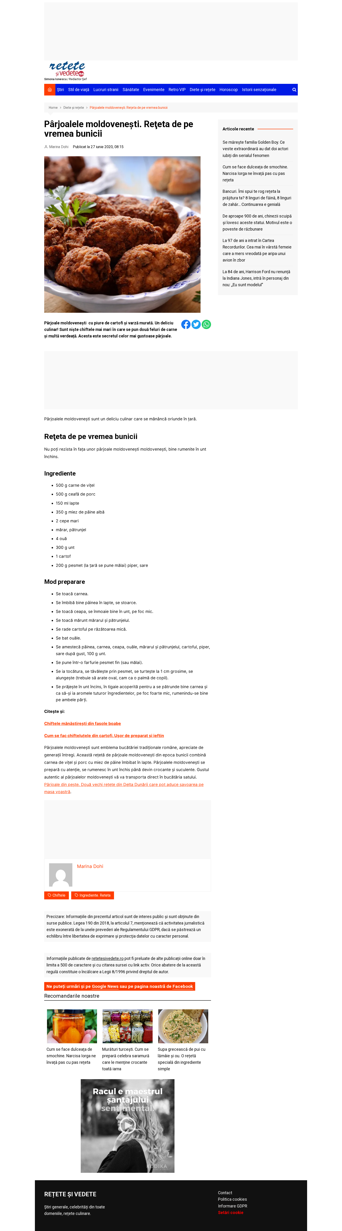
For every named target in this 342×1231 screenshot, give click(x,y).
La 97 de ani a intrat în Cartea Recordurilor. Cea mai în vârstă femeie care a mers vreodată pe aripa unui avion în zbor (257, 250)
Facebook (183, 986)
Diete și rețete (202, 89)
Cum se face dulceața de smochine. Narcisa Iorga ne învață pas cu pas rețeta (255, 173)
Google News (105, 986)
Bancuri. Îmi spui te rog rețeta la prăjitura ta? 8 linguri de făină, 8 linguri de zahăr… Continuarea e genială (257, 198)
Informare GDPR (232, 1206)
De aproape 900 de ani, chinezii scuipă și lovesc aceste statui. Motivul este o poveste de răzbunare (257, 222)
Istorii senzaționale (259, 89)
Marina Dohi (58, 147)
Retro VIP (177, 89)
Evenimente (153, 89)
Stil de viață (78, 89)
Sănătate (131, 89)
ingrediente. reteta (95, 895)
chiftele (59, 895)
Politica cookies (232, 1199)
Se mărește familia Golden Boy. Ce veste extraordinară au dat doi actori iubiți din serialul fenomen (255, 149)
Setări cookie (230, 1212)
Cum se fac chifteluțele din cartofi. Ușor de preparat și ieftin (104, 735)
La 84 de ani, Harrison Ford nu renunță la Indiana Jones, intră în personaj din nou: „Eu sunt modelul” (256, 278)
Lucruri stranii (106, 89)
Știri (60, 89)
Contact (225, 1192)
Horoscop (229, 89)
